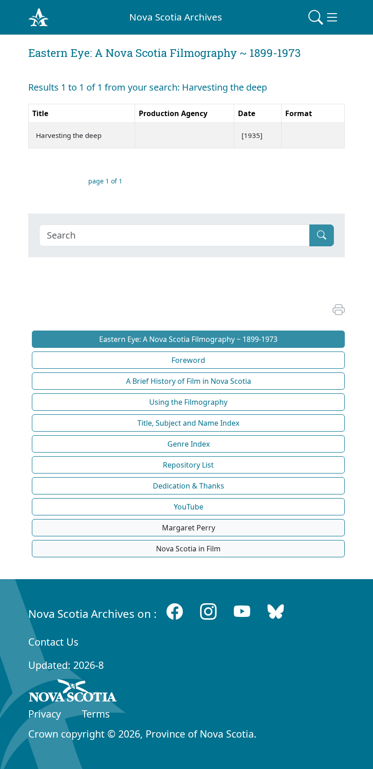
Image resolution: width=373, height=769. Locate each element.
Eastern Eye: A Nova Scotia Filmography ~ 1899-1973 (188, 339)
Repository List (188, 465)
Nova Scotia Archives (175, 16)
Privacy (44, 713)
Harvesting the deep (69, 135)
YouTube (188, 507)
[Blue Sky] (275, 612)
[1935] (253, 135)
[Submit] (321, 235)
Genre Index (188, 444)
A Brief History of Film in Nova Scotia (188, 381)
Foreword (188, 360)
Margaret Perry (188, 528)
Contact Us (53, 641)
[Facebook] (174, 612)
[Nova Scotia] (73, 692)
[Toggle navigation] (324, 17)
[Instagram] (208, 612)
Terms (96, 713)
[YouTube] (242, 612)
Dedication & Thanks (188, 486)
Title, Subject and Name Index (188, 423)
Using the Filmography (188, 402)
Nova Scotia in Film (188, 549)
